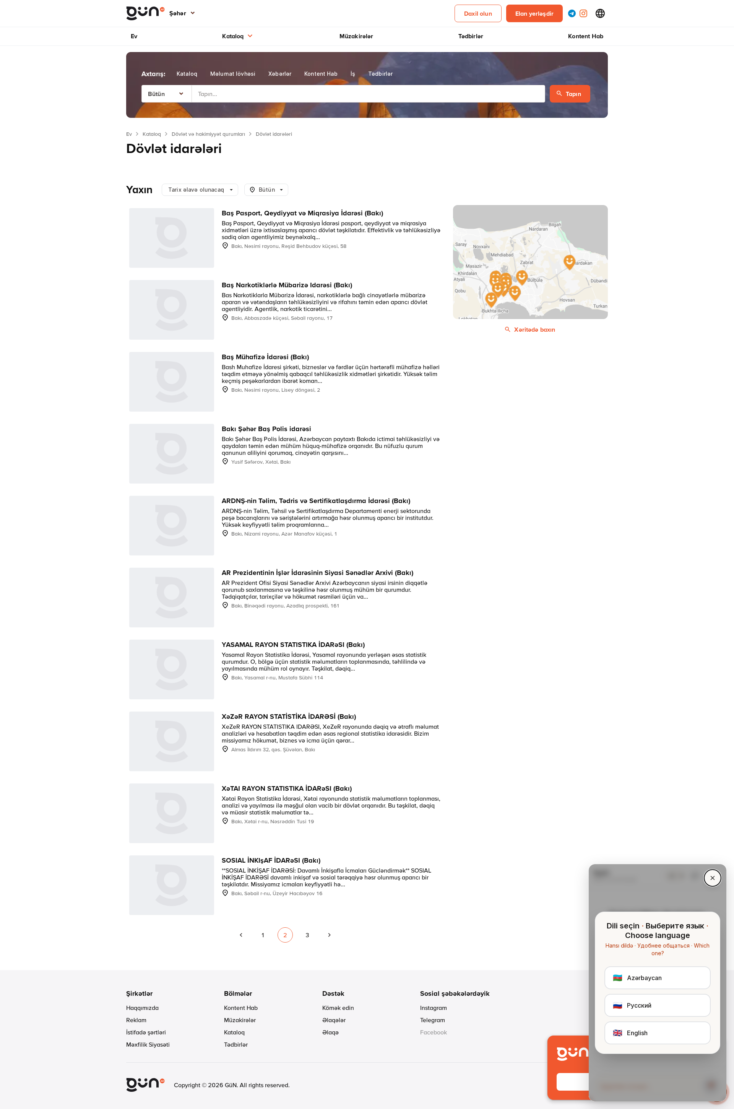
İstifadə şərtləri (146, 1032)
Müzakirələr (356, 36)
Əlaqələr (334, 1019)
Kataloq (233, 36)
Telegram (432, 1019)
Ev (134, 36)
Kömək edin (338, 1007)
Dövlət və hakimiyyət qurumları (208, 134)
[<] (240, 935)
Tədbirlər (470, 36)
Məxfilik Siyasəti (148, 1044)
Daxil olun (478, 13)
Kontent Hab (585, 36)
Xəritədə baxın (534, 329)
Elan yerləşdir (534, 13)
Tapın (573, 93)
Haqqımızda (142, 1007)
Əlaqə (330, 1032)
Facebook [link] (433, 1032)
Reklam (136, 1019)
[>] (329, 935)
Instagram (433, 1007)
